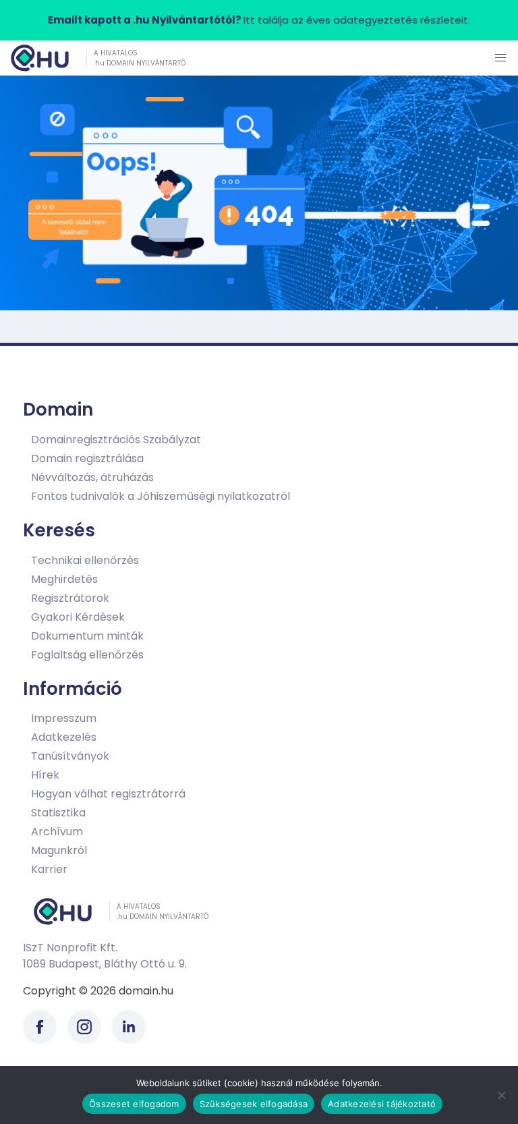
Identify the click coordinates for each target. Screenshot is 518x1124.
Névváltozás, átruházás (92, 477)
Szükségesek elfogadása (254, 1103)
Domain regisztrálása (87, 458)
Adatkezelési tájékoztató (382, 1103)
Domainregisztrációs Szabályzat (116, 439)
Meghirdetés (64, 579)
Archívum (57, 831)
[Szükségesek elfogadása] (501, 1095)
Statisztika (58, 812)
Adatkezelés (63, 737)
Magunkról (59, 850)
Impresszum (63, 718)
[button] (500, 58)
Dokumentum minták (87, 636)
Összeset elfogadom (134, 1103)
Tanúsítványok (70, 756)
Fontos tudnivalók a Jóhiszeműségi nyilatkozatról (160, 496)
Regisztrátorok (70, 598)
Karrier (49, 869)
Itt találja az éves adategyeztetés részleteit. (259, 20)
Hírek (45, 775)
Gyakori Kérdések (78, 617)
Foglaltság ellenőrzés (87, 655)
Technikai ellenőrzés (85, 560)
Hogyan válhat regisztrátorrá (108, 794)
